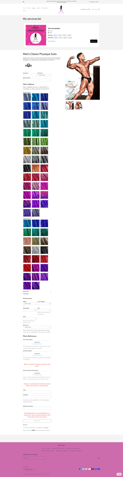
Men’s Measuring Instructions (62, 450)
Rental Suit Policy (61, 448)
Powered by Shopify (34, 474)
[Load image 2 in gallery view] (78, 105)
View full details (51, 41)
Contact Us (54, 448)
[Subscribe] (44, 458)
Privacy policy (47, 474)
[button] (29, 8)
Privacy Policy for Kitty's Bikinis (72, 448)
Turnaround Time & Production (75, 450)
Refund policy (41, 474)
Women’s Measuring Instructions (48, 450)
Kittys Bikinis (28, 474)
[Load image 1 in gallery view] (70, 105)
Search (44, 448)
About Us (49, 448)
